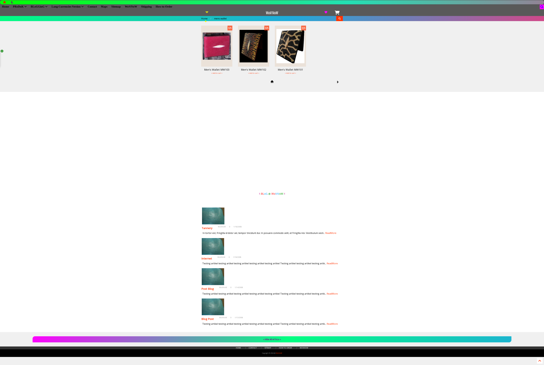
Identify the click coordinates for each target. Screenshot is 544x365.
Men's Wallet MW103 (216, 69)
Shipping (146, 6)
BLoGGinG (38, 6)
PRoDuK (18, 6)
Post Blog (207, 289)
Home (5, 6)
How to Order (285, 348)
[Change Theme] (11, 3)
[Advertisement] (214, 142)
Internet (206, 258)
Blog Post (207, 319)
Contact (92, 6)
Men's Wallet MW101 (290, 69)
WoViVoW (131, 6)
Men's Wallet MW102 (253, 69)
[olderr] (338, 82)
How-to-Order (164, 6)
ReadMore (330, 233)
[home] (272, 82)
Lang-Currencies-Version (66, 6)
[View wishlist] (326, 12)
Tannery (207, 228)
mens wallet (220, 18)
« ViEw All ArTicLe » (272, 339)
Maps (104, 6)
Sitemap (116, 6)
